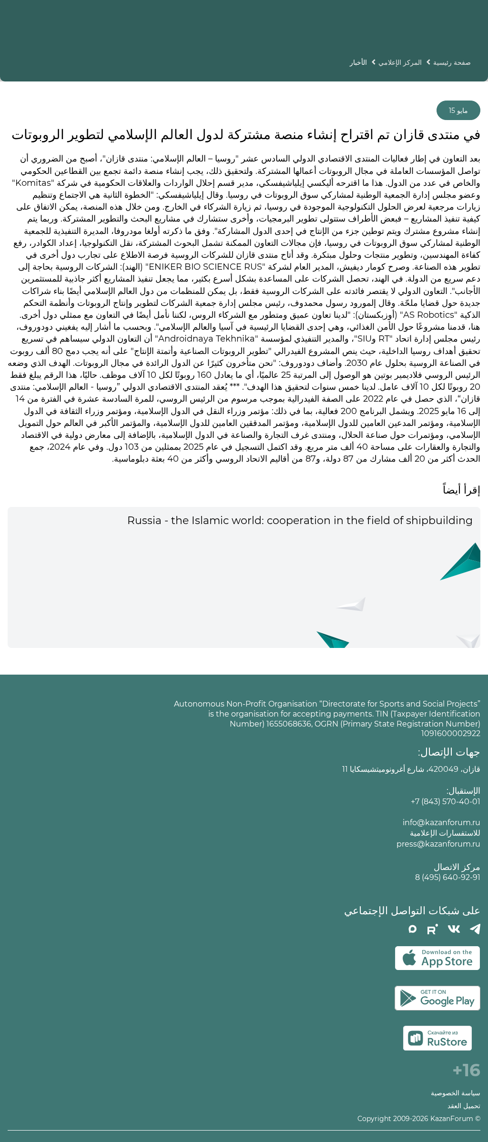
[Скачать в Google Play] (437, 998)
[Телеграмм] (475, 929)
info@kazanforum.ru (441, 823)
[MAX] (412, 929)
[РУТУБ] (432, 929)
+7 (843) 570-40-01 (445, 802)
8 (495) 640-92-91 (447, 877)
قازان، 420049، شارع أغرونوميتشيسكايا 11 (411, 769)
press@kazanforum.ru (438, 844)
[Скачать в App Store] (437, 958)
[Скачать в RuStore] (437, 1038)
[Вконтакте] (453, 929)
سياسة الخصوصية (455, 1093)
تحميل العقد (463, 1106)
